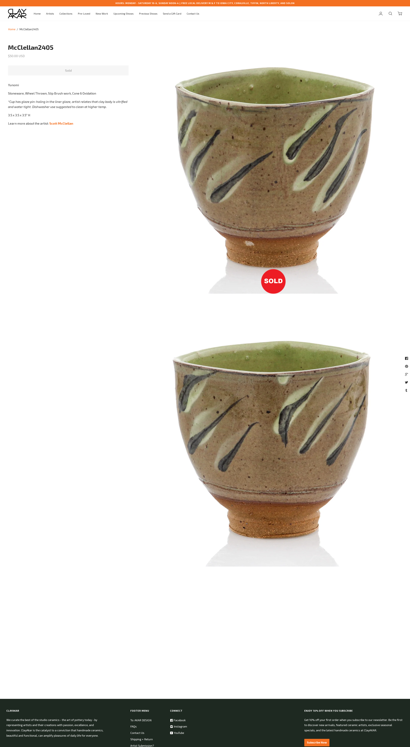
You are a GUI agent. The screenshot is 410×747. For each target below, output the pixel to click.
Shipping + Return (141, 739)
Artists (50, 13)
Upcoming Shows (123, 13)
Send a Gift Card (172, 13)
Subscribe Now (317, 742)
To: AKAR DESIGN (141, 720)
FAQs (133, 726)
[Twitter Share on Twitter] (407, 382)
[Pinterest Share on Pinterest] (407, 366)
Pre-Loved (84, 13)
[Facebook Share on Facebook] (407, 358)
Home (37, 13)
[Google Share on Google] (407, 374)
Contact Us (193, 13)
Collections (65, 13)
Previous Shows (148, 13)
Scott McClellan (61, 123)
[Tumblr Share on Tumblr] (407, 390)
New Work (102, 13)
